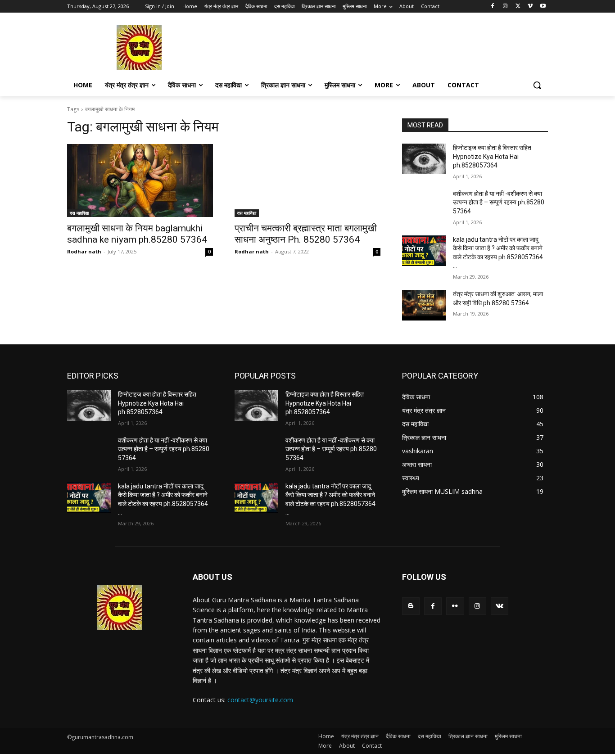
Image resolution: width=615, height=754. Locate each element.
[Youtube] (543, 6)
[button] (537, 85)
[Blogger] (411, 606)
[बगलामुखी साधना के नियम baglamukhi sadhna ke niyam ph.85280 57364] (140, 180)
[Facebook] (493, 6)
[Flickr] (455, 606)
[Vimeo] (530, 6)
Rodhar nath (84, 251)
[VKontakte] (499, 606)
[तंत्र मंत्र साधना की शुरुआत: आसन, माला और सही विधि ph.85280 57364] (424, 305)
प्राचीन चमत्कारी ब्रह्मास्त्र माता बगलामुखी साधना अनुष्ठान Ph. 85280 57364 (306, 234)
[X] (518, 6)
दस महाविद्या (79, 213)
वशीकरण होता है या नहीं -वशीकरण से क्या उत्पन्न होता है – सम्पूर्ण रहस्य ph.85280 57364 (498, 202)
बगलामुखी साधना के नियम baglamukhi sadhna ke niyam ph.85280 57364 (137, 234)
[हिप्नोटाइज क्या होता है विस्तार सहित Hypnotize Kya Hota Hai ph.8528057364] (424, 159)
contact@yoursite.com (260, 699)
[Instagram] (505, 6)
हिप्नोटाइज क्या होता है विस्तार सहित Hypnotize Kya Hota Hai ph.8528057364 (492, 156)
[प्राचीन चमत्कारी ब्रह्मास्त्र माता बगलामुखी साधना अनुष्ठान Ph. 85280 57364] (307, 180)
